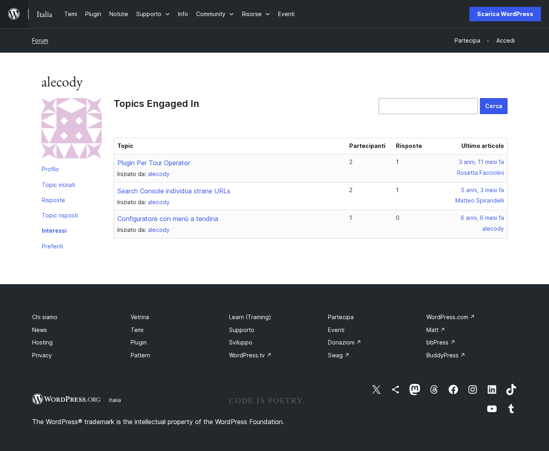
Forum (40, 40)
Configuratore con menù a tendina (167, 219)
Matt (435, 329)
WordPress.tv (250, 355)
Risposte (53, 200)
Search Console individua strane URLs (173, 191)
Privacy (42, 355)
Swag (339, 355)
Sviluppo (240, 342)
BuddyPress (445, 355)
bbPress (440, 342)
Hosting (42, 342)
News (39, 329)
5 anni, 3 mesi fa (482, 190)
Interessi (54, 230)
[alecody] (71, 130)
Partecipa (341, 317)
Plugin (139, 342)
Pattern (140, 355)
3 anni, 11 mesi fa (481, 161)
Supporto (241, 329)
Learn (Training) (250, 317)
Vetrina (140, 317)
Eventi (336, 329)
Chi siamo (44, 317)
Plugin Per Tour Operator (153, 163)
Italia (115, 400)
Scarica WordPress (505, 13)
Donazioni (344, 342)
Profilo (50, 169)
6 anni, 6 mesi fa (482, 217)
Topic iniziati (58, 184)
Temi (137, 329)
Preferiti (52, 246)
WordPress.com (450, 317)
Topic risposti (60, 215)
